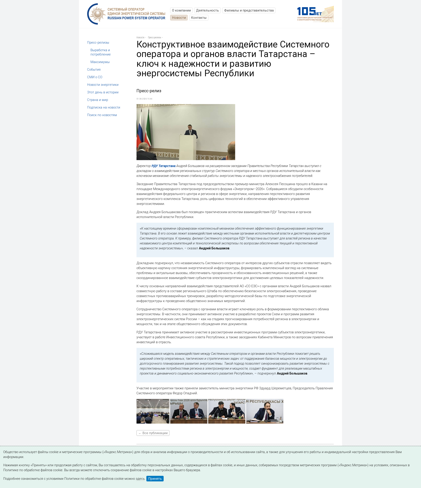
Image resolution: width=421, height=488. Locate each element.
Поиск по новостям (102, 115)
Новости (179, 18)
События (94, 69)
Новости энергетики (103, 85)
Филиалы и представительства (249, 10)
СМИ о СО (94, 77)
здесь (140, 479)
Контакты (199, 18)
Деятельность (207, 10)
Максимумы (100, 62)
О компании (181, 10)
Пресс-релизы (98, 42)
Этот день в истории (103, 92)
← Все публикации (153, 433)
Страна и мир (97, 100)
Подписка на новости (103, 107)
